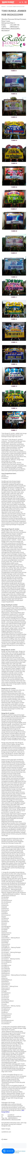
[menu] (25, 2)
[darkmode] (20, 2)
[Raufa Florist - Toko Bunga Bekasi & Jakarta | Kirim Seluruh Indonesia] (8, 2)
